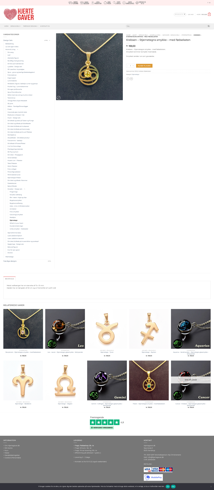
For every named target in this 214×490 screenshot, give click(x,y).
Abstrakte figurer (13, 58)
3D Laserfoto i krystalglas (16, 69)
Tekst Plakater (12, 163)
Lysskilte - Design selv (15, 66)
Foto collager (12, 169)
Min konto (9, 448)
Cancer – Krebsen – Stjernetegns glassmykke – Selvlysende (190, 404)
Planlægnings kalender (15, 149)
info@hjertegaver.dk (155, 457)
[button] (190, 14)
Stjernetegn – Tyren (107, 352)
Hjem (6, 26)
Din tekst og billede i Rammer (17, 180)
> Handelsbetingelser (11, 455)
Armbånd (13, 209)
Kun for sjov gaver (14, 250)
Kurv (6, 450)
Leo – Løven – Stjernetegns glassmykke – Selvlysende (65, 352)
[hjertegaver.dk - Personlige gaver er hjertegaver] (18, 14)
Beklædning (9, 44)
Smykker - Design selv (171, 35)
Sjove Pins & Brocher (14, 92)
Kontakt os (44, 26)
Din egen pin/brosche (15, 89)
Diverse (10, 253)
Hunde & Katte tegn (16, 226)
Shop (135, 35)
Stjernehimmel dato (14, 233)
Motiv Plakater (12, 166)
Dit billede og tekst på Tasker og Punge (21, 120)
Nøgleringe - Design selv (16, 244)
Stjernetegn (186, 35)
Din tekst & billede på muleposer (18, 126)
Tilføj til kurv (144, 66)
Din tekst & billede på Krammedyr (19, 129)
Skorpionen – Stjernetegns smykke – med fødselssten (23, 352)
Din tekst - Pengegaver (15, 155)
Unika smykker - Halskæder (19, 229)
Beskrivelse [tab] (9, 279)
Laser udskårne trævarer (16, 238)
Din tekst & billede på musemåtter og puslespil (23, 241)
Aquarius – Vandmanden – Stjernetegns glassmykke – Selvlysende (191, 353)
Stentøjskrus (12, 135)
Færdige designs (30, 26)
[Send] (208, 26)
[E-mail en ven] (131, 78)
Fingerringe (13, 192)
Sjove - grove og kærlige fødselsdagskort (21, 72)
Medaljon (13, 217)
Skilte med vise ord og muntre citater (20, 95)
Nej (173, 486)
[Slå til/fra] (49, 40)
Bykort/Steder (12, 186)
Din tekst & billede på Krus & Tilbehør (20, 132)
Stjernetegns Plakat (14, 177)
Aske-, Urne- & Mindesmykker (20, 206)
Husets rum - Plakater (15, 160)
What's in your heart (16, 223)
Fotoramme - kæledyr (15, 140)
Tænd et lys (11, 98)
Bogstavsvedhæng (16, 203)
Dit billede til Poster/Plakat (16, 143)
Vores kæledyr (12, 158)
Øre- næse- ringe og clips (18, 197)
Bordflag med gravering (16, 61)
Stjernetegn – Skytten (149, 352)
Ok (168, 486)
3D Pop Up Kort (13, 152)
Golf (9, 55)
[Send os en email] (209, 2)
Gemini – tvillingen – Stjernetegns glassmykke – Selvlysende (107, 404)
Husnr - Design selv (14, 118)
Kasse (7, 453)
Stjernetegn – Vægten (65, 404)
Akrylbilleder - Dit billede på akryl (18, 138)
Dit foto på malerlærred (15, 63)
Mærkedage (9, 257)
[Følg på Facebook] (207, 2)
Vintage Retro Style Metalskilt (17, 100)
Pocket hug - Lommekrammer (18, 86)
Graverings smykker (16, 214)
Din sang (10, 52)
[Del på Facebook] (128, 78)
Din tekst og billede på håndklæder (19, 123)
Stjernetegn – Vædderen (23, 404)
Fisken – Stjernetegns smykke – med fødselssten (149, 404)
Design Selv (15, 26)
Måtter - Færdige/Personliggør (18, 106)
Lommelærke (12, 81)
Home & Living (155, 35)
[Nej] (211, 487)
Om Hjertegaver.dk (12, 445)
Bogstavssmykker (16, 200)
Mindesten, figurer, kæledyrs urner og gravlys (23, 83)
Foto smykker (14, 212)
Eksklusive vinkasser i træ (16, 115)
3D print (10, 103)
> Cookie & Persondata (12, 458)
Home (128, 35)
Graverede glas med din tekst (17, 112)
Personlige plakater (14, 172)
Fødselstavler (12, 183)
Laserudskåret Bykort (15, 235)
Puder (10, 109)
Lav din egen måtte (11, 46)
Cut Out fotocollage (14, 146)
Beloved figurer (13, 247)
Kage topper (12, 78)
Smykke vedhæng (16, 194)
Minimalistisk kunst (14, 175)
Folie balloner (12, 75)
